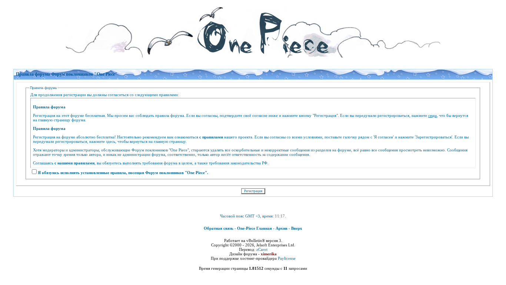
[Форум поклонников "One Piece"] (253, 30)
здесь (110, 141)
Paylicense (287, 258)
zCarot (261, 249)
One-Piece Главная (254, 228)
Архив (281, 228)
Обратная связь (218, 228)
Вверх (296, 228)
